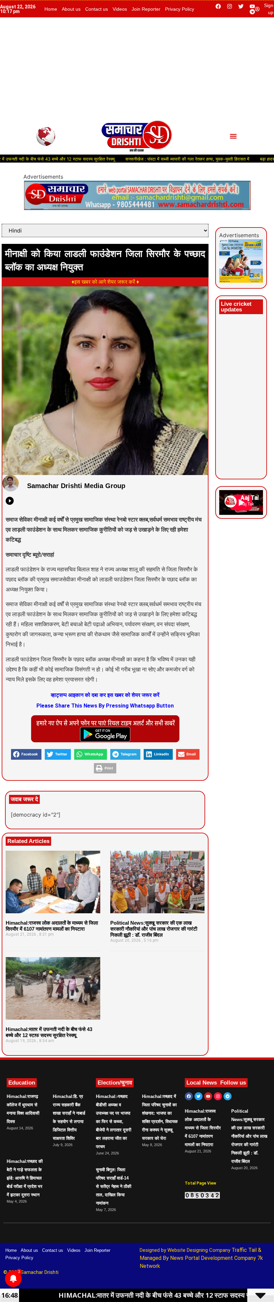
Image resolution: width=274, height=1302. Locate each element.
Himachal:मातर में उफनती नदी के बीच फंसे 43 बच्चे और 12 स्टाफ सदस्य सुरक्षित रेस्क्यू (49, 1032)
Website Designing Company (199, 1250)
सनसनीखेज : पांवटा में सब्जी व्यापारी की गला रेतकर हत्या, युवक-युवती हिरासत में (160, 159)
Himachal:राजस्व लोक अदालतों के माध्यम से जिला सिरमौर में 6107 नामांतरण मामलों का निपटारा (52, 926)
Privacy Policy (179, 9)
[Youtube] (252, 6)
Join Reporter (146, 9)
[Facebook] (218, 6)
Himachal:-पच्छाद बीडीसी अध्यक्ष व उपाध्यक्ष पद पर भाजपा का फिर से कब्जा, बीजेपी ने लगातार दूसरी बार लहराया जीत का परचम (113, 1121)
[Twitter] (241, 6)
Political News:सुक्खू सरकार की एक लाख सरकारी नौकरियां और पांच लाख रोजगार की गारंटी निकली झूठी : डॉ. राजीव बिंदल (153, 929)
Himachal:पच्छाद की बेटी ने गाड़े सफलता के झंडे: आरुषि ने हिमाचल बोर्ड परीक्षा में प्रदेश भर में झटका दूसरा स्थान (25, 1178)
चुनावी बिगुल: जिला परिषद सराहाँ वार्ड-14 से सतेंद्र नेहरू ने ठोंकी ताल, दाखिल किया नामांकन (113, 1186)
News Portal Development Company (213, 1258)
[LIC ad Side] (241, 280)
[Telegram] (252, 11)
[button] (233, 136)
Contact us (96, 9)
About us (71, 9)
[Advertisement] (137, 67)
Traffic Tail (244, 1250)
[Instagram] (229, 6)
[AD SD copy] (137, 208)
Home (50, 9)
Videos (120, 9)
